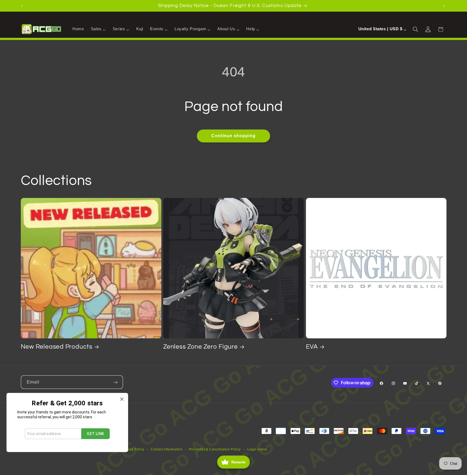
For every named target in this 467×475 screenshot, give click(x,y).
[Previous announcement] (22, 5)
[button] (98, 29)
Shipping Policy (131, 449)
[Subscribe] (116, 382)
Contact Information (166, 449)
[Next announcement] (445, 5)
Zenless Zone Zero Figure (200, 346)
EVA (312, 346)
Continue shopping (233, 135)
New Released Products (56, 346)
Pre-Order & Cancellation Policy (215, 449)
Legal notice (257, 449)
